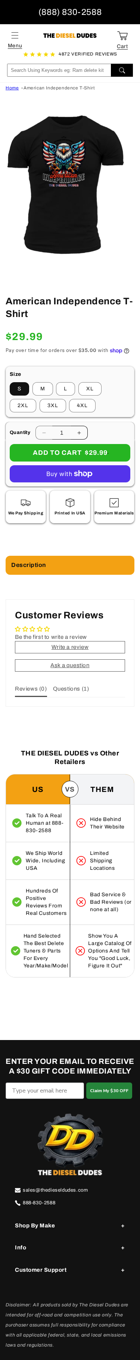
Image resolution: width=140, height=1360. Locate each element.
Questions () (71, 689)
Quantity (20, 432)
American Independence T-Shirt (59, 88)
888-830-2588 (39, 1202)
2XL (23, 405)
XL (90, 388)
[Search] (122, 70)
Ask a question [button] (69, 665)
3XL (52, 405)
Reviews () (31, 689)
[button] (15, 35)
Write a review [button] (70, 647)
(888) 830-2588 (70, 12)
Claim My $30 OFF (109, 1091)
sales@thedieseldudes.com (55, 1190)
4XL (82, 405)
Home (12, 88)
